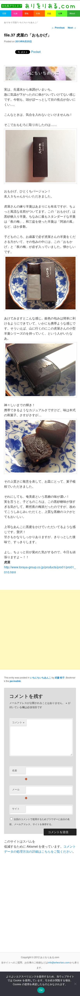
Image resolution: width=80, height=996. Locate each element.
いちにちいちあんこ (40, 677)
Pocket (36, 51)
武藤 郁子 (60, 677)
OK (41, 990)
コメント (18, 722)
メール (19, 790)
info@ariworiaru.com (59, 962)
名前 (19, 771)
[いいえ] (75, 984)
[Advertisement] (40, 630)
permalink (15, 681)
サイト (16, 808)
